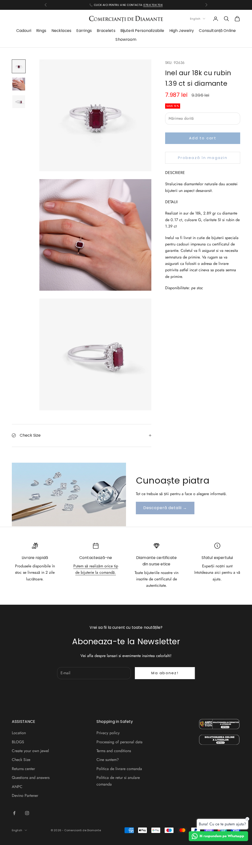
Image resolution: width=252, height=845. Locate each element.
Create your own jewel (30, 751)
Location (19, 733)
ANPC (17, 786)
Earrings (84, 30)
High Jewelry (181, 30)
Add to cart (202, 138)
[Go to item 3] (19, 102)
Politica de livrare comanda (119, 769)
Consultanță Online (217, 30)
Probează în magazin (202, 157)
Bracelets (106, 30)
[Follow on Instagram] (27, 813)
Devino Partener (25, 795)
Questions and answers (30, 777)
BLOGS (18, 742)
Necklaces (61, 30)
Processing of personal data (119, 742)
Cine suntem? (107, 759)
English (195, 19)
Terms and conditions (113, 751)
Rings (41, 30)
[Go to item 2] (19, 84)
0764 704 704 (152, 5)
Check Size (21, 759)
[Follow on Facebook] (14, 813)
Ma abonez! (164, 672)
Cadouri (23, 30)
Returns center (23, 769)
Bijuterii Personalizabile (142, 30)
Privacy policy (108, 733)
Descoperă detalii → (165, 508)
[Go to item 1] (19, 66)
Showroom (125, 39)
